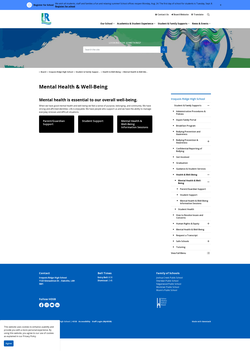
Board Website (181, 14)
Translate (199, 14)
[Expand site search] (208, 14)
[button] (188, 253)
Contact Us (163, 14)
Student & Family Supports (172, 23)
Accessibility (84, 321)
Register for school (65, 6)
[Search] (164, 49)
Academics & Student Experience (135, 23)
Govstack (206, 321)
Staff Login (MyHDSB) (102, 321)
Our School (106, 23)
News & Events (200, 23)
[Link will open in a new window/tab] (161, 303)
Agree (9, 343)
